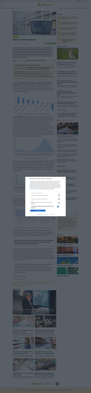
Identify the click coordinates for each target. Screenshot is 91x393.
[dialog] (45, 196)
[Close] (64, 179)
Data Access (45, 214)
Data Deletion (39, 214)
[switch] (58, 195)
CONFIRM (38, 210)
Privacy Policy (51, 214)
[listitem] (45, 193)
